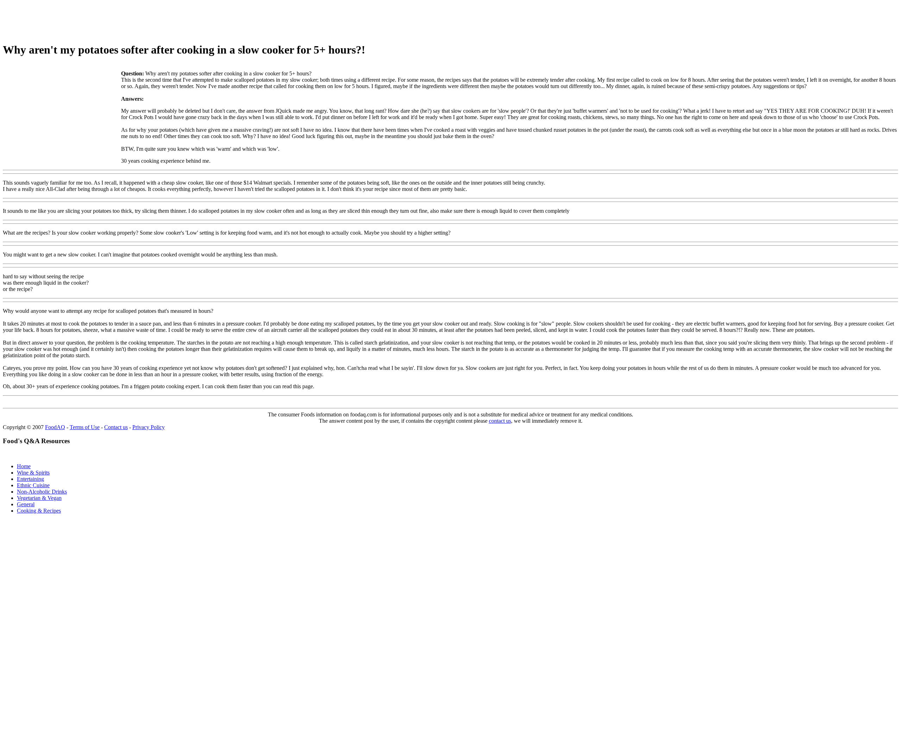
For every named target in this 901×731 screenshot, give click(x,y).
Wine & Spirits (33, 473)
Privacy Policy (148, 427)
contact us (500, 421)
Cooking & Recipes (39, 511)
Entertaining (30, 479)
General (25, 504)
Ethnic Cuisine (33, 485)
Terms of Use (85, 427)
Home (24, 466)
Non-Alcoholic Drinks (42, 492)
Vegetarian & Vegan (39, 498)
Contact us (116, 427)
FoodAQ (55, 427)
